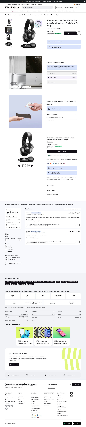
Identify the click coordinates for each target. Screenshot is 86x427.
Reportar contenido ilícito (62, 415)
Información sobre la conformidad (71, 159)
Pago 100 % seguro (35, 414)
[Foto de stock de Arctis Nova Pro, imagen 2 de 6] (8, 37)
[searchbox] (39, 7)
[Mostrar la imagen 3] (28, 165)
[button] (38, 24)
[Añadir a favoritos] (79, 33)
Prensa (6, 399)
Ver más (71, 179)
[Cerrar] (84, 1)
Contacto (20, 396)
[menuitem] (28, 11)
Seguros (33, 401)
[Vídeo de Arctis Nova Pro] (8, 30)
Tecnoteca (46, 396)
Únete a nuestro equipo (10, 401)
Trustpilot (7, 403)
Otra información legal (61, 411)
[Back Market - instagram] (6, 406)
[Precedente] (19, 166)
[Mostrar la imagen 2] (25, 165)
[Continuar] (32, 166)
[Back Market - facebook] (12, 406)
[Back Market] (12, 7)
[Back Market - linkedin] (9, 406)
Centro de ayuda (21, 397)
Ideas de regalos (47, 403)
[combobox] (62, 114)
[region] (43, 336)
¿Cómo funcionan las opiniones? (14, 227)
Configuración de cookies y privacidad (61, 407)
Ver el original (37, 220)
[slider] (6, 240)
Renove (32, 403)
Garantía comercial (35, 399)
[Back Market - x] (6, 409)
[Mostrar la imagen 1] (22, 165)
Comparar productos (48, 397)
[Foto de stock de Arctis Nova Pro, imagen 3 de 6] (8, 45)
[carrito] (79, 7)
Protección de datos (61, 409)
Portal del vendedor (35, 412)
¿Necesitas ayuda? (68, 7)
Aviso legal (59, 413)
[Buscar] (23, 7)
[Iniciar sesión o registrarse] (76, 7)
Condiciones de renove (62, 404)
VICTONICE (54, 161)
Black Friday (46, 405)
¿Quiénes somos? (9, 397)
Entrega (20, 399)
